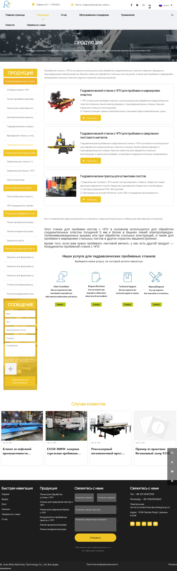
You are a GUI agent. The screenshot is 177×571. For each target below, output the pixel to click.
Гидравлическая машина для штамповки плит (127, 50)
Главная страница (35, 50)
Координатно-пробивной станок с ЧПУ (71, 246)
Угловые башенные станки (87, 50)
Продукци (66, 50)
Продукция (53, 50)
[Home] (7, 4)
